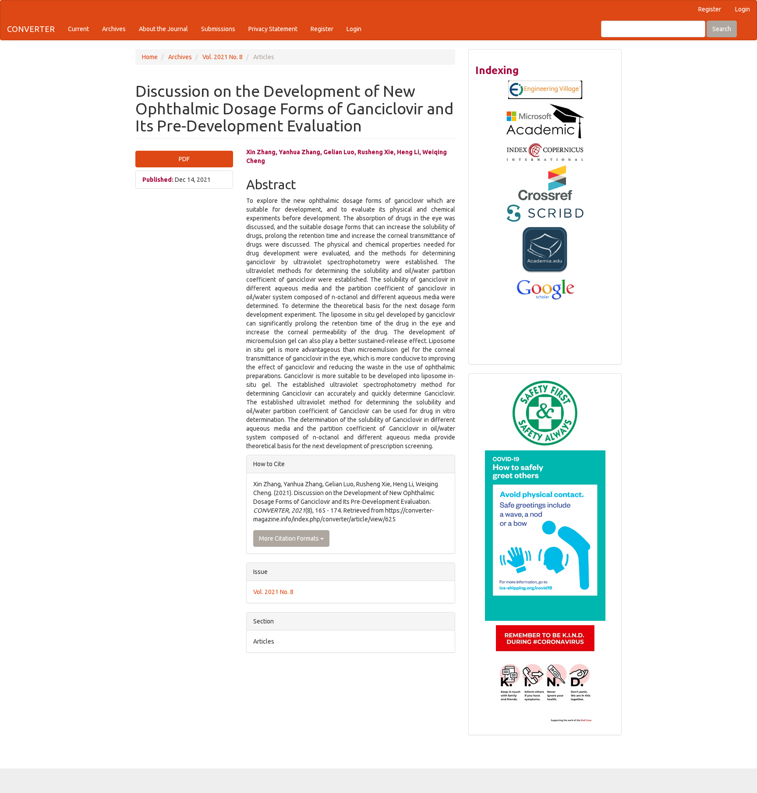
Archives (114, 28)
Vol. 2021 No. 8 (222, 56)
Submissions (218, 28)
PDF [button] (184, 159)
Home (150, 56)
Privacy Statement (272, 28)
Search (721, 28)
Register (709, 9)
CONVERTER (31, 29)
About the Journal (163, 28)
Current (78, 28)
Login (742, 9)
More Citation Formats (289, 538)
